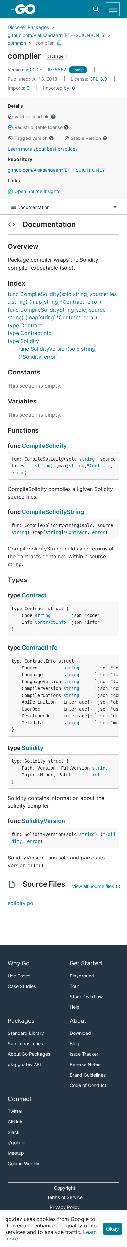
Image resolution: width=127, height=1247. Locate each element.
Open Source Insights (36, 191)
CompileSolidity (44, 445)
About (78, 1020)
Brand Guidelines (88, 1075)
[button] (10, 116)
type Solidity (23, 341)
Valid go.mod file (32, 116)
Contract (100, 465)
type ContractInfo (30, 333)
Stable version (85, 138)
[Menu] (63, 207)
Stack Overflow (86, 996)
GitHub (15, 1121)
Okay (112, 1228)
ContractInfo (50, 622)
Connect (20, 1098)
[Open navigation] (112, 9)
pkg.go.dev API (24, 1064)
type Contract (25, 325)
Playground (82, 975)
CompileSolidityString (53, 511)
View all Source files (93, 886)
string (87, 459)
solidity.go (20, 903)
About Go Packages (29, 1054)
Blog (74, 1043)
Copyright (64, 1188)
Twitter (15, 1111)
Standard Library (26, 1033)
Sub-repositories (25, 1043)
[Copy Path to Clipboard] (59, 43)
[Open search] (96, 9)
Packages (21, 1020)
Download (80, 1033)
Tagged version (31, 138)
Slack (14, 1132)
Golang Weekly (23, 1163)
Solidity (32, 747)
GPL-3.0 (98, 78)
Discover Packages (28, 27)
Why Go (19, 963)
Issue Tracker (84, 1054)
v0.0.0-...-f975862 (37, 69)
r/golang (17, 1142)
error (17, 472)
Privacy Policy (65, 1207)
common (17, 43)
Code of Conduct (88, 1085)
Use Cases (19, 975)
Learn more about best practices (43, 149)
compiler (44, 43)
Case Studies (22, 986)
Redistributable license (38, 127)
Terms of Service (65, 1197)
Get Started (86, 963)
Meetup (16, 1153)
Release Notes (85, 1064)
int (96, 774)
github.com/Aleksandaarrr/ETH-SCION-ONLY (56, 35)
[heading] (27, 9)
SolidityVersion (43, 820)
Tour (74, 986)
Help (74, 1007)
